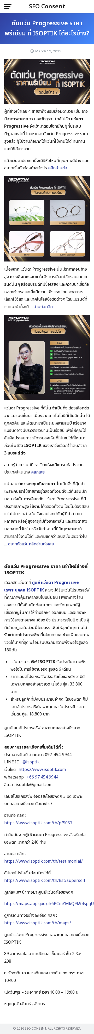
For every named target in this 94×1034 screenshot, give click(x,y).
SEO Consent (47, 6)
